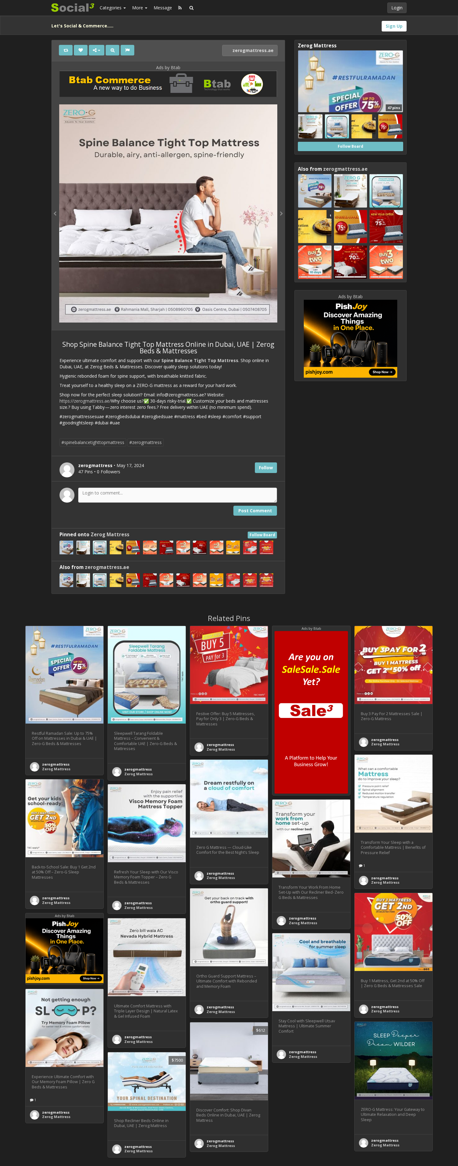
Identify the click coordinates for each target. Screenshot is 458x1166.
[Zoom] (112, 50)
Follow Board (262, 535)
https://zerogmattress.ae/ (85, 401)
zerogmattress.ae (252, 50)
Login (397, 8)
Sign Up (394, 26)
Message (163, 8)
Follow (266, 468)
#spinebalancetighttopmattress (92, 442)
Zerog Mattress (110, 534)
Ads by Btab (168, 67)
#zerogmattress (145, 442)
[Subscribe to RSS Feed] (180, 8)
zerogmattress (55, 764)
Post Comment (255, 511)
